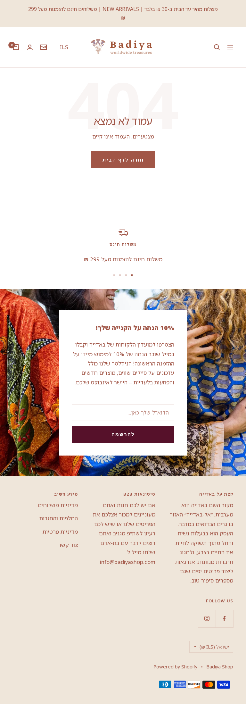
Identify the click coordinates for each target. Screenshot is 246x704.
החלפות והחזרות (58, 518)
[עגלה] (16, 47)
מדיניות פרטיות (60, 531)
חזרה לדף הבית (123, 159)
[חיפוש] (217, 47)
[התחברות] (30, 47)
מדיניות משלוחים (58, 505)
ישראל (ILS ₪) (214, 646)
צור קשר (68, 545)
